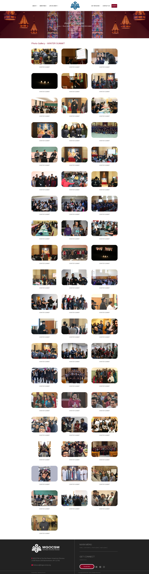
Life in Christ (53, 5)
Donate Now (87, 566)
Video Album (103, 547)
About (34, 5)
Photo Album (66, 26)
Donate (114, 5)
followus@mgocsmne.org (42, 565)
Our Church (87, 547)
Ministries (43, 5)
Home (58, 26)
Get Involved (95, 5)
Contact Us (106, 5)
